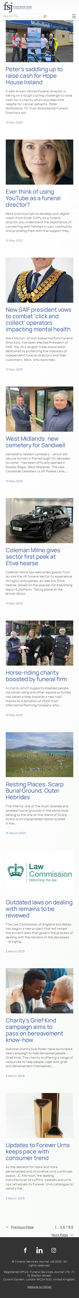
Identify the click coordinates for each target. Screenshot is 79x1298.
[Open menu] (74, 16)
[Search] (45, 16)
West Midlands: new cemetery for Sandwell (35, 441)
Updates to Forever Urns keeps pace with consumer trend (38, 1151)
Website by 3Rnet (39, 1287)
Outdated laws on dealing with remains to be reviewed (39, 908)
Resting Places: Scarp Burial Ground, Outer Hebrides (35, 790)
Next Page (62, 1235)
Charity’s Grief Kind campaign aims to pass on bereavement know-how (34, 1030)
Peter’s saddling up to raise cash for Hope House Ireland (34, 75)
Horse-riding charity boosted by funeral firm (36, 675)
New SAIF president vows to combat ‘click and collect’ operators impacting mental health (38, 319)
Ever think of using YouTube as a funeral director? (33, 198)
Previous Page (20, 1227)
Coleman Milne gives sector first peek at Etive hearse (33, 556)
